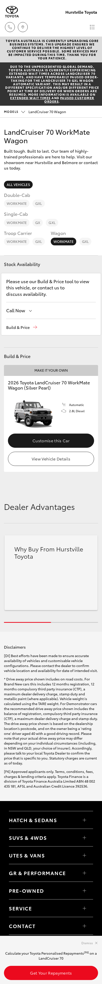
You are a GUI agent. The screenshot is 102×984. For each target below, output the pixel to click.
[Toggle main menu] (92, 27)
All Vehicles (18, 184)
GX (37, 222)
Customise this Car (51, 440)
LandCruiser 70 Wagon (35, 111)
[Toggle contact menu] (84, 890)
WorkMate (17, 203)
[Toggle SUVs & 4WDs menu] (84, 837)
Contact (22, 925)
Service (20, 908)
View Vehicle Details (51, 458)
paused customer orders (69, 99)
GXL (38, 203)
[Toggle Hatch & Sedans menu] (84, 820)
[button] (21, 327)
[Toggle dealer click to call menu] (10, 27)
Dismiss (87, 943)
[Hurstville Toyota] (12, 12)
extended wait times (30, 98)
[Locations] (23, 27)
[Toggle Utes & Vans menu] (84, 855)
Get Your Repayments (51, 973)
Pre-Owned (26, 890)
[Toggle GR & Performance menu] (84, 873)
